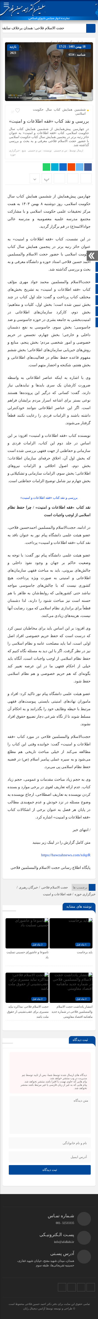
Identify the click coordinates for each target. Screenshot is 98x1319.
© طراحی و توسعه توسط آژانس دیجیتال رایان (49, 1308)
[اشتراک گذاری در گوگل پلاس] (71, 167)
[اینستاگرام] (81, 1287)
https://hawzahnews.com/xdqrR (65, 855)
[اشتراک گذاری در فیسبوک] (88, 167)
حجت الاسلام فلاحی (54, 887)
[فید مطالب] (62, 1287)
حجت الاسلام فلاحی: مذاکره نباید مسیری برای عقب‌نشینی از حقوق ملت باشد (27, 1011)
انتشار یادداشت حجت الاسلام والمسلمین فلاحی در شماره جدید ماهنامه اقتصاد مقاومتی (72, 1011)
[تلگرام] (71, 1287)
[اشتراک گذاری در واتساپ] (46, 167)
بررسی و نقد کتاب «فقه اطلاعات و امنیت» (49, 121)
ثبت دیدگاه (49, 1170)
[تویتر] (90, 1287)
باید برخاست (84, 952)
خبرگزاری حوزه (85, 894)
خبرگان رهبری (28, 887)
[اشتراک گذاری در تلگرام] (55, 167)
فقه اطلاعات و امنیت (57, 894)
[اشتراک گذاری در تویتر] (79, 167)
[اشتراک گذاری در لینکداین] (63, 167)
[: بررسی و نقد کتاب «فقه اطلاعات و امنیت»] (72, 178)
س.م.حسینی (60, 150)
